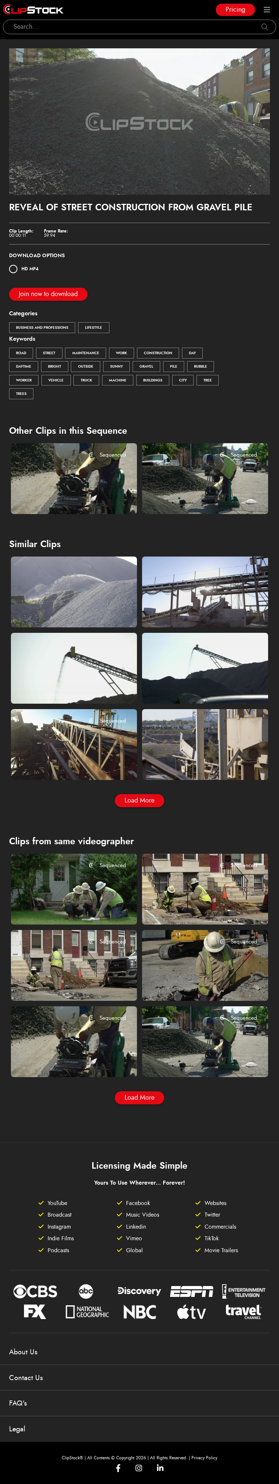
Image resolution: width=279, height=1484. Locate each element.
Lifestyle (93, 327)
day (192, 353)
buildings (152, 380)
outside (85, 366)
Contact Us (26, 1378)
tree (207, 380)
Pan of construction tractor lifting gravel (194, 764)
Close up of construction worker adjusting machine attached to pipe (63, 498)
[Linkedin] (160, 1468)
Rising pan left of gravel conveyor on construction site (63, 764)
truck (86, 380)
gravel (146, 366)
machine (117, 380)
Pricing (235, 10)
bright (54, 366)
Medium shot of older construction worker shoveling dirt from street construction (194, 985)
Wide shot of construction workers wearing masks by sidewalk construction (63, 985)
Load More (139, 800)
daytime (23, 366)
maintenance (85, 353)
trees (21, 394)
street (49, 353)
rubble (200, 366)
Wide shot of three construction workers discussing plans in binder (63, 909)
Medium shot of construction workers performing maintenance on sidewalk (194, 909)
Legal (17, 1429)
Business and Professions (42, 327)
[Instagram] (139, 1468)
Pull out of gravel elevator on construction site (194, 612)
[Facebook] (118, 1468)
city (183, 380)
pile (173, 366)
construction (158, 353)
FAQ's (18, 1403)
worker (24, 380)
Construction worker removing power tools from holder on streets (194, 498)
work (121, 353)
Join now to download (48, 294)
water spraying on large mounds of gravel (63, 612)
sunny (116, 366)
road (21, 353)
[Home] (33, 10)
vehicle (56, 380)
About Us (23, 1352)
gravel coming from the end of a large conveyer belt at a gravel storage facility (63, 688)
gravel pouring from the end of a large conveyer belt (194, 688)
